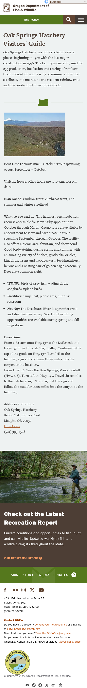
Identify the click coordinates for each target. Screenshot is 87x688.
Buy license (31, 19)
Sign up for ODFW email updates (39, 575)
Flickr (15, 590)
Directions (12, 426)
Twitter (32, 590)
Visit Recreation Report (21, 558)
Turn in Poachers (17, 662)
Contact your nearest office (51, 624)
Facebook (6, 590)
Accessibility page (70, 641)
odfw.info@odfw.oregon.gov (23, 629)
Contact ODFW (13, 620)
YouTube (41, 590)
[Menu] (81, 19)
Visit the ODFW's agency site (53, 633)
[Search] (69, 19)
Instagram (24, 590)
